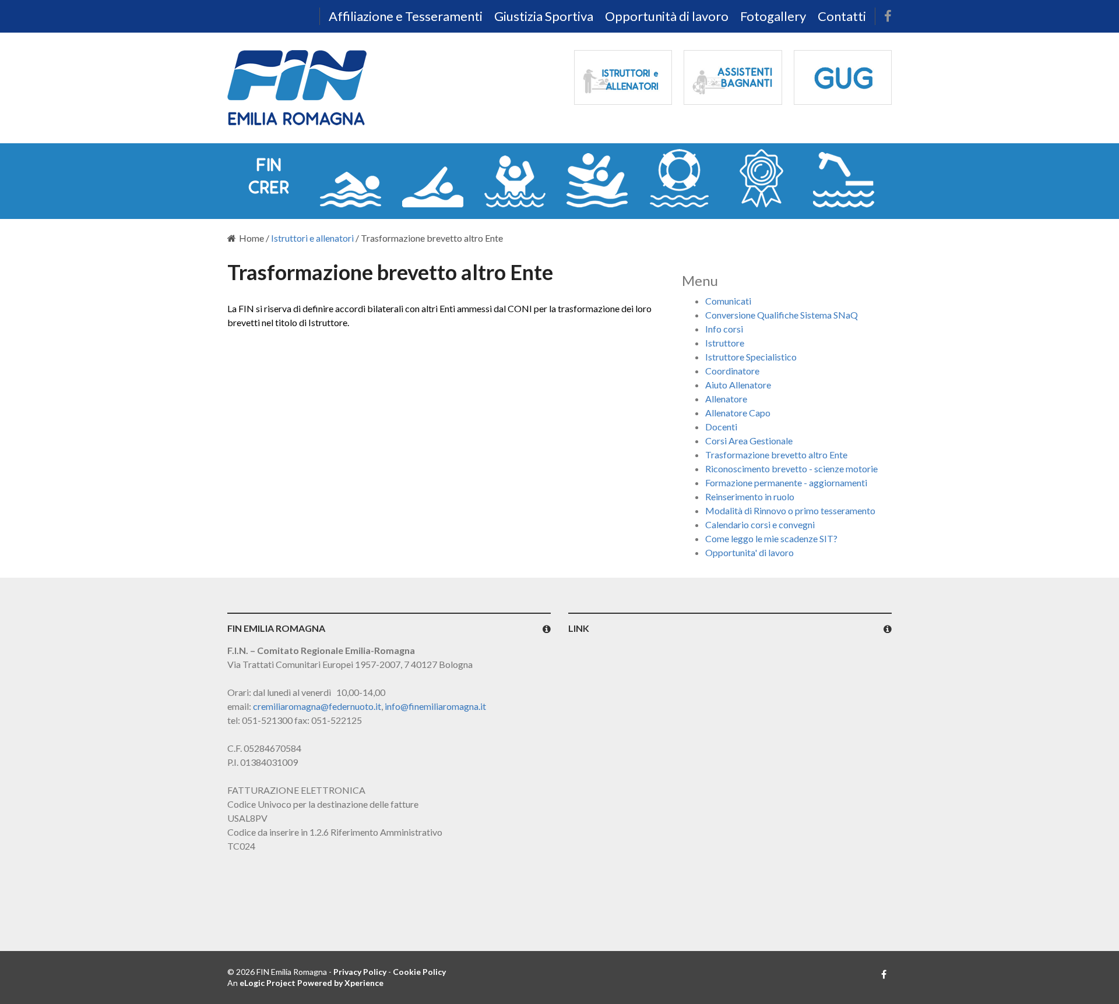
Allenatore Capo (737, 412)
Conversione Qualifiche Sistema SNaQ (781, 314)
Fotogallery (773, 16)
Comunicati (728, 300)
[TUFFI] (843, 178)
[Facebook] (888, 16)
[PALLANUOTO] (515, 178)
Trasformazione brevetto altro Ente (776, 454)
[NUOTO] (350, 178)
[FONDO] (432, 178)
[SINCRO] (597, 178)
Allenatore (726, 398)
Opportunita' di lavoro (749, 552)
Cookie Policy (419, 972)
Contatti (842, 16)
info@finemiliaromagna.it (435, 706)
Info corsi (724, 328)
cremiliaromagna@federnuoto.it (317, 706)
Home (251, 237)
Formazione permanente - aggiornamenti (786, 482)
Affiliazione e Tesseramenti (406, 16)
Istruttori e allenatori (312, 237)
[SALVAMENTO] (679, 178)
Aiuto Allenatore (738, 384)
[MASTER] (761, 178)
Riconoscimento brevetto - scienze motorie (791, 468)
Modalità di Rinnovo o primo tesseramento (790, 510)
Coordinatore (732, 370)
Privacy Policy (359, 972)
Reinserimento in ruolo (749, 496)
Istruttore (724, 342)
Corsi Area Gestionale (749, 440)
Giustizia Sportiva (543, 16)
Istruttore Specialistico (751, 356)
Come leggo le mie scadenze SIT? (771, 538)
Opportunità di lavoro (667, 16)
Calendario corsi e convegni (760, 524)
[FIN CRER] (268, 178)
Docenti (721, 426)
